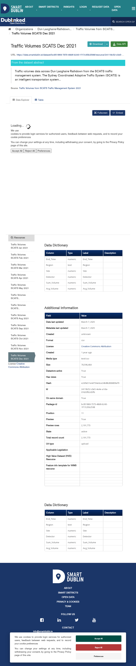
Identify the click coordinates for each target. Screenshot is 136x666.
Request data (100, 6)
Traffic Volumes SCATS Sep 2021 (20, 327)
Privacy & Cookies (68, 601)
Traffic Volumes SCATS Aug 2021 (20, 317)
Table (40, 100)
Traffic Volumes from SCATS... (95, 29)
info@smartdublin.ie (43, 631)
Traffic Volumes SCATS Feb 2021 (20, 256)
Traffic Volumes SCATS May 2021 (20, 286)
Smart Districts (49, 6)
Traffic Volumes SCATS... (18, 297)
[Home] (9, 29)
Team (68, 606)
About (29, 6)
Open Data (68, 597)
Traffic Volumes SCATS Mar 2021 (20, 266)
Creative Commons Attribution (96, 346)
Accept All (98, 638)
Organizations (24, 29)
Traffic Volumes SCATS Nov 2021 (20, 347)
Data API (121, 44)
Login (83, 6)
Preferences (98, 656)
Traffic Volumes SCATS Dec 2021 (33, 33)
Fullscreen (102, 112)
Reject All (98, 647)
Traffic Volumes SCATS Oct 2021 (20, 337)
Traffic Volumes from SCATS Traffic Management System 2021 (50, 88)
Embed (119, 112)
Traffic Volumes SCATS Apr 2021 (19, 276)
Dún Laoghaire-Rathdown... (54, 29)
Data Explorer (22, 100)
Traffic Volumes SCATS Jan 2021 (19, 246)
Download (97, 44)
